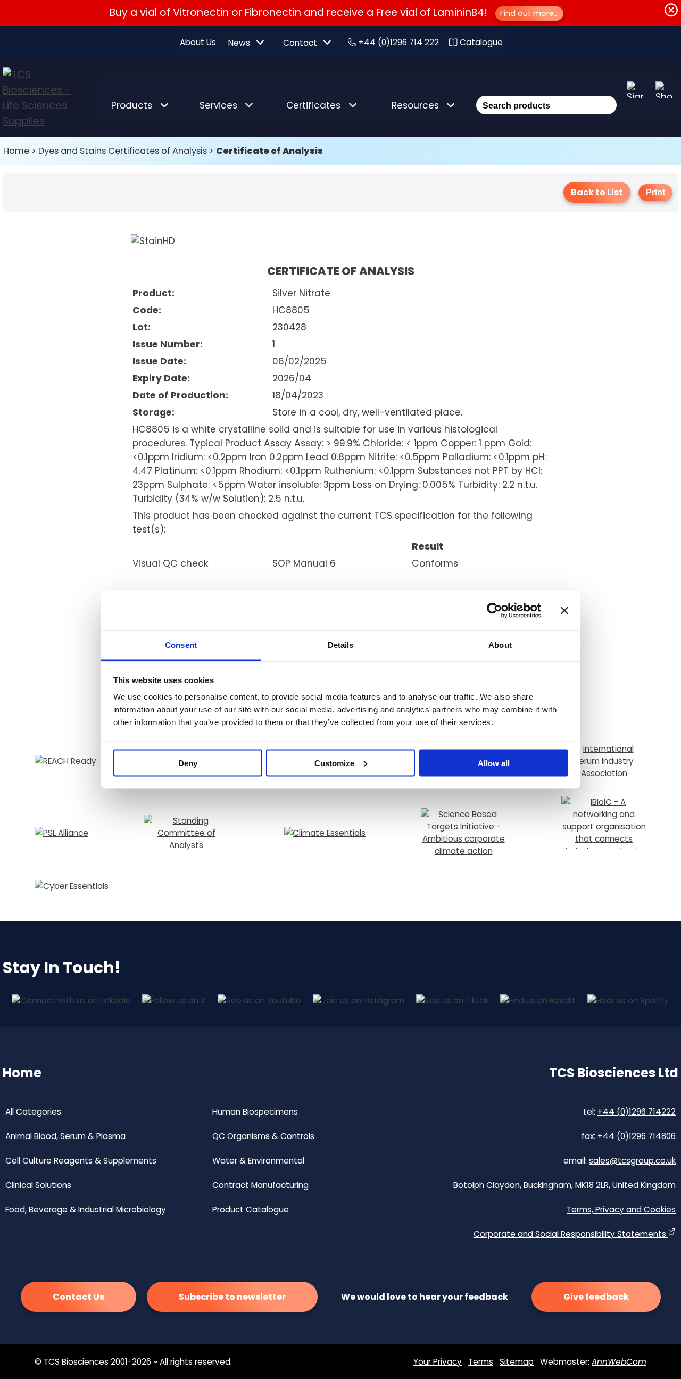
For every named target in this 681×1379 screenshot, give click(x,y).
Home (16, 151)
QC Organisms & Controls (263, 1136)
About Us (198, 42)
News (239, 42)
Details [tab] (341, 645)
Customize (334, 762)
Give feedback (596, 1297)
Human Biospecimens (255, 1111)
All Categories (33, 1111)
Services (218, 105)
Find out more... (529, 13)
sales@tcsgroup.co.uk (632, 1160)
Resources (415, 105)
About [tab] (500, 645)
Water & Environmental (258, 1160)
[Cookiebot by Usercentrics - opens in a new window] (494, 610)
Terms (480, 1361)
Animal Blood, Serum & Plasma (65, 1136)
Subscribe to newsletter (232, 1297)
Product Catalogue (250, 1209)
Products (131, 105)
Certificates (313, 105)
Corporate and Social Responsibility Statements (571, 1234)
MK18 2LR (592, 1185)
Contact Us (78, 1297)
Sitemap (517, 1361)
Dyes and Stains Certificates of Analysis (122, 151)
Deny (187, 762)
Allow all (494, 762)
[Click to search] (607, 91)
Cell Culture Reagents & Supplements (80, 1160)
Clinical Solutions (38, 1185)
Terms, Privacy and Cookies (621, 1209)
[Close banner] (564, 610)
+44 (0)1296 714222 (636, 1111)
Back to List (597, 192)
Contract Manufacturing (260, 1185)
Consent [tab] (181, 645)
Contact (300, 42)
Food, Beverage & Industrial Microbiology (85, 1209)
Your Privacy (437, 1361)
